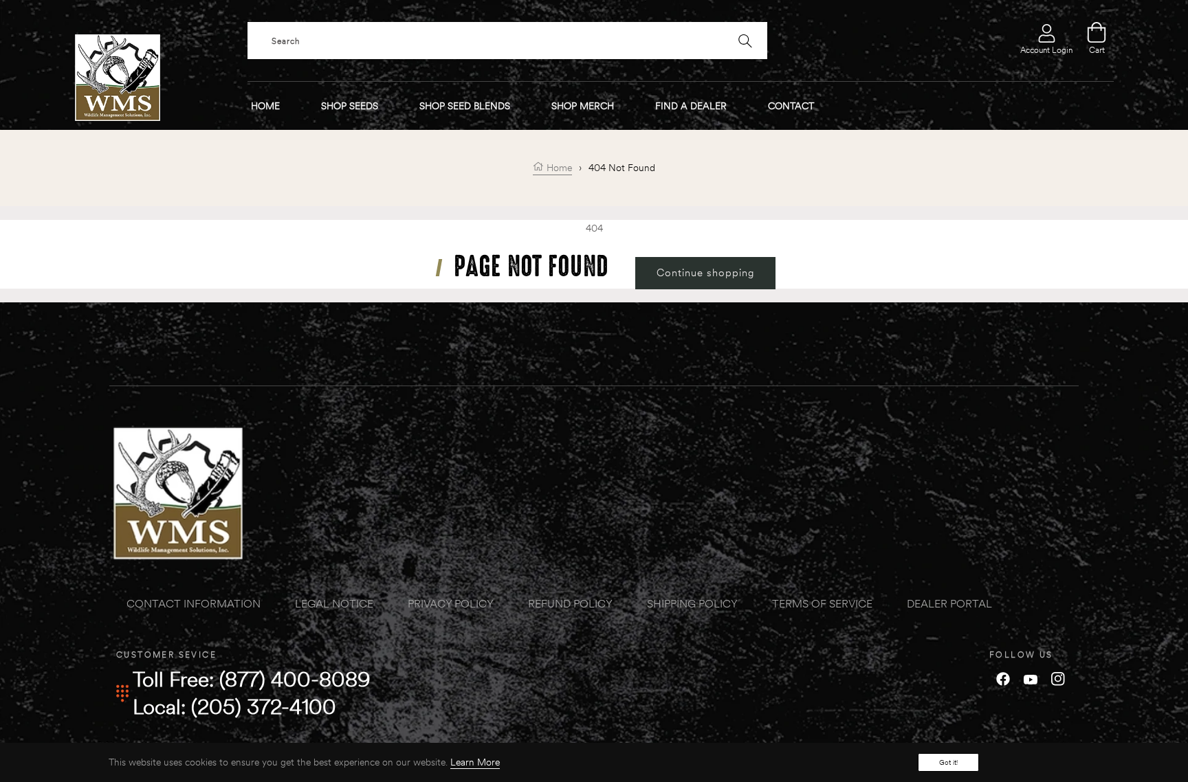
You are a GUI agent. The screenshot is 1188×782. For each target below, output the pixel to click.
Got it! (948, 762)
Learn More (475, 762)
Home (558, 167)
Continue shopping (705, 272)
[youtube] (1030, 678)
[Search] (745, 40)
